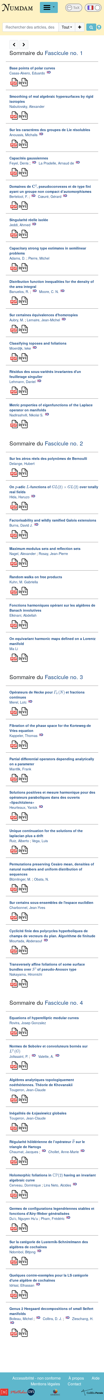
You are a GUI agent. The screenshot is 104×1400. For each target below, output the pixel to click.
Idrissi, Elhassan (21, 1285)
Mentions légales (45, 1384)
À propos (76, 1378)
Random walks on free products (35, 576)
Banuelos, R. (19, 291)
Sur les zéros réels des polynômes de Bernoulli (48, 458)
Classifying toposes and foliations (38, 343)
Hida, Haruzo (19, 496)
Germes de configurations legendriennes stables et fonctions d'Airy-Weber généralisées (51, 1211)
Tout (65, 27)
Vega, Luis (40, 840)
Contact (74, 1384)
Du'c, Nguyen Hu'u (23, 1218)
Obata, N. (41, 879)
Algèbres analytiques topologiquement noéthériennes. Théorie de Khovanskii (41, 1082)
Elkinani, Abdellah (23, 615)
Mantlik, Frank (20, 769)
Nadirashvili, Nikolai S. (26, 415)
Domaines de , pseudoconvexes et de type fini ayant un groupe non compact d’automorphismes (50, 189)
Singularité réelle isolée (28, 219)
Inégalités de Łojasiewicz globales (38, 1113)
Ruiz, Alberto (19, 840)
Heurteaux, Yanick (23, 807)
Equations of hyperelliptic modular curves (44, 1017)
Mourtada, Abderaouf (25, 940)
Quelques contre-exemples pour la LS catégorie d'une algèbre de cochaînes (48, 1278)
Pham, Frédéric (53, 1218)
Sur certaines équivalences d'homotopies (43, 314)
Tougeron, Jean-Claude (27, 1089)
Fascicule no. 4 (64, 1002)
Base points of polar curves (32, 68)
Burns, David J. (21, 525)
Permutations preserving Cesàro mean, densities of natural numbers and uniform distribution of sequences (51, 869)
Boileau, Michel (21, 1318)
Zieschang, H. (82, 1318)
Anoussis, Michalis (23, 134)
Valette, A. (46, 1056)
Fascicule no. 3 (64, 677)
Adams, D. (17, 258)
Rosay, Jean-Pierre (53, 553)
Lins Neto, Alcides (58, 1185)
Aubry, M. (16, 319)
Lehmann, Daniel (22, 381)
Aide (96, 1378)
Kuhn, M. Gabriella (23, 581)
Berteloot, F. (18, 196)
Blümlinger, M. (20, 879)
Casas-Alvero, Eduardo (27, 73)
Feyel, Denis (19, 163)
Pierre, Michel (38, 258)
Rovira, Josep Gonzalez (27, 1022)
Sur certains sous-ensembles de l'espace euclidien (51, 902)
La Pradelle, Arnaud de (56, 163)
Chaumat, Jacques (23, 1151)
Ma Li (13, 648)
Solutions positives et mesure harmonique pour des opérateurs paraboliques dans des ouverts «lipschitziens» (52, 797)
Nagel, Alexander (22, 553)
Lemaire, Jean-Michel (43, 319)
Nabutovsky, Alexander (27, 106)
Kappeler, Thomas (23, 735)
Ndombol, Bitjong (22, 1251)
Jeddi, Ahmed (19, 224)
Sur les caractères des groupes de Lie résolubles (49, 129)
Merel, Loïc (18, 702)
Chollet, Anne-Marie (63, 1151)
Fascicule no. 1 (64, 53)
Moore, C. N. (49, 291)
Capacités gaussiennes (28, 158)
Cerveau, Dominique (25, 1185)
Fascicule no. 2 (64, 443)
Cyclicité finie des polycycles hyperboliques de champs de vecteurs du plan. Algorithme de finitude (52, 933)
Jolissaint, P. (18, 1056)
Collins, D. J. (52, 1318)
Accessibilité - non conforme (36, 1378)
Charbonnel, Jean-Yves (27, 907)
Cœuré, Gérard (49, 196)
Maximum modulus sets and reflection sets (45, 548)
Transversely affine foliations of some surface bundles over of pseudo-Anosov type (47, 967)
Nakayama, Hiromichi (25, 974)
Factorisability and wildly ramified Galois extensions (52, 520)
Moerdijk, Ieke (20, 348)
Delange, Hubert (22, 463)
